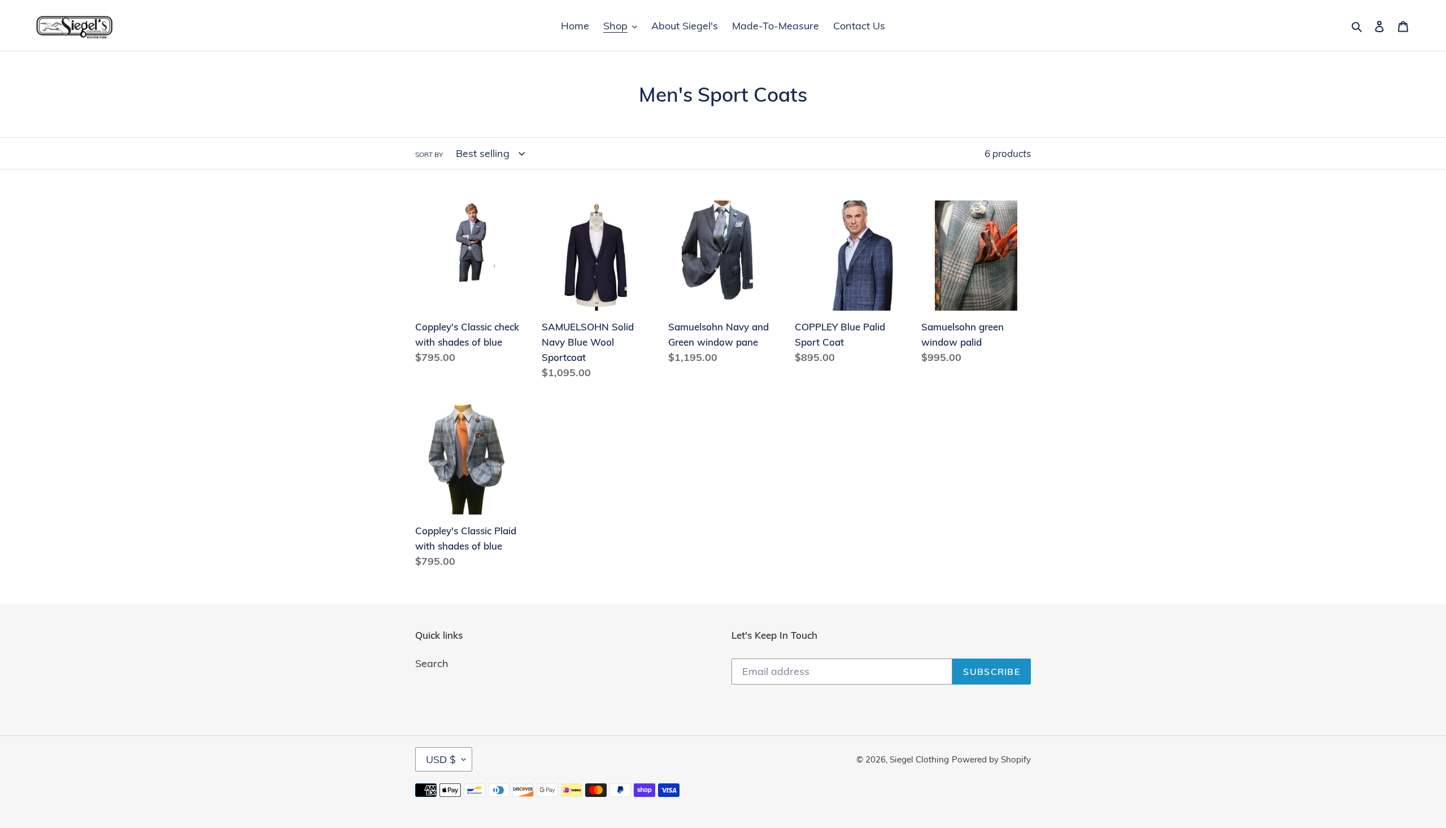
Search (431, 663)
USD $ (441, 759)
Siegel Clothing (919, 759)
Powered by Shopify (991, 759)
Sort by (429, 154)
